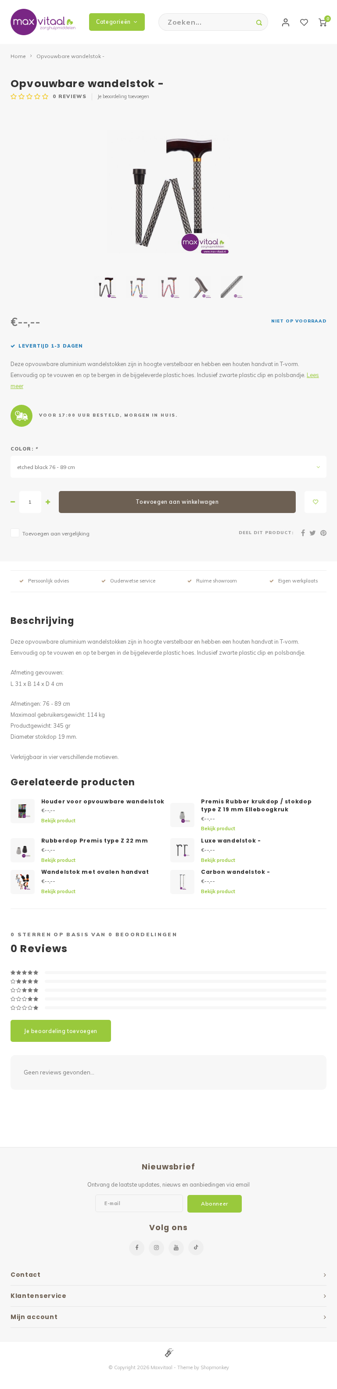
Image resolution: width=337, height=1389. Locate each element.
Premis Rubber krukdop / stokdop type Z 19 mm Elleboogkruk (256, 806)
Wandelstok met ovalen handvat (95, 872)
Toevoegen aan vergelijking (56, 533)
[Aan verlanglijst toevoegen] (315, 502)
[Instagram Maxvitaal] (156, 1248)
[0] (322, 22)
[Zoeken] (259, 22)
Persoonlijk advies (48, 581)
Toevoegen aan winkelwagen (177, 501)
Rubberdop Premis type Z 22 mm (94, 840)
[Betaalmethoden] (168, 1352)
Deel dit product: (266, 532)
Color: (24, 449)
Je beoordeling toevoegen (123, 96)
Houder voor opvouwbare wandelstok (103, 801)
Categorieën (113, 21)
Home (18, 56)
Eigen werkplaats (298, 581)
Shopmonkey (215, 1367)
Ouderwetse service (132, 581)
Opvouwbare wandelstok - (70, 56)
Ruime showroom (216, 581)
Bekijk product (58, 820)
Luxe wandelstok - (231, 840)
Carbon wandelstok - (235, 872)
